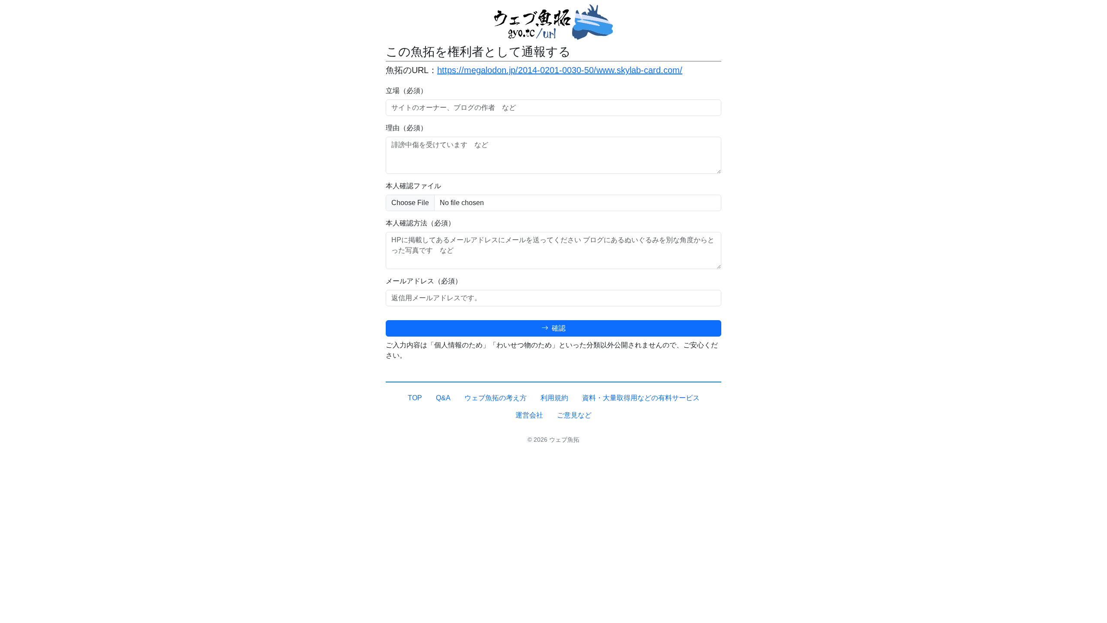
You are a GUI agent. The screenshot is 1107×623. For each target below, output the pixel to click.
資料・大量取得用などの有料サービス (641, 397)
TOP (415, 397)
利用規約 (554, 397)
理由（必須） (406, 128)
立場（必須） (406, 90)
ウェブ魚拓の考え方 (495, 397)
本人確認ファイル (413, 185)
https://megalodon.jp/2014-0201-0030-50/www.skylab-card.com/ (559, 70)
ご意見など (574, 415)
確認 (558, 328)
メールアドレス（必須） (424, 281)
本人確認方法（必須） (420, 223)
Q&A (443, 397)
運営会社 (529, 415)
